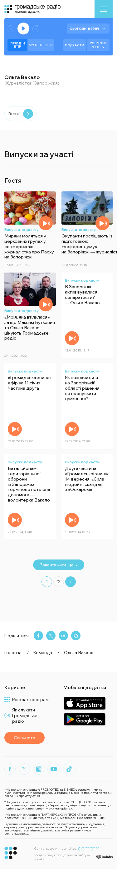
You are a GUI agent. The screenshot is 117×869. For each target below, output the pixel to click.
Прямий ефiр (17, 45)
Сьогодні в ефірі (84, 29)
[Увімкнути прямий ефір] (23, 28)
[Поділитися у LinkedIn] (63, 635)
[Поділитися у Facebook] (38, 635)
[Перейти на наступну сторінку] (70, 581)
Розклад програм (30, 699)
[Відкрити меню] (104, 9)
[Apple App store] (84, 703)
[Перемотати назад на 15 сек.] (10, 29)
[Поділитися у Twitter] (51, 635)
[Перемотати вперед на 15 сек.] (35, 29)
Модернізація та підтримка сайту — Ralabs (62, 857)
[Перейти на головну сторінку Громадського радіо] (10, 852)
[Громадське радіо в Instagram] (38, 769)
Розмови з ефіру (98, 45)
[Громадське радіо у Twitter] (24, 769)
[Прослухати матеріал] (46, 223)
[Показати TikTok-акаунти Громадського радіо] (69, 769)
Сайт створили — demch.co (55, 848)
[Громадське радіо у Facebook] (10, 769)
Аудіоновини (41, 45)
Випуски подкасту (21, 229)
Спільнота (24, 738)
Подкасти (74, 45)
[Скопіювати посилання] (75, 635)
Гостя (13, 113)
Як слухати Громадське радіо (24, 715)
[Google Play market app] (84, 719)
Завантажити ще (57, 564)
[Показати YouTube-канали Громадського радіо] (53, 769)
